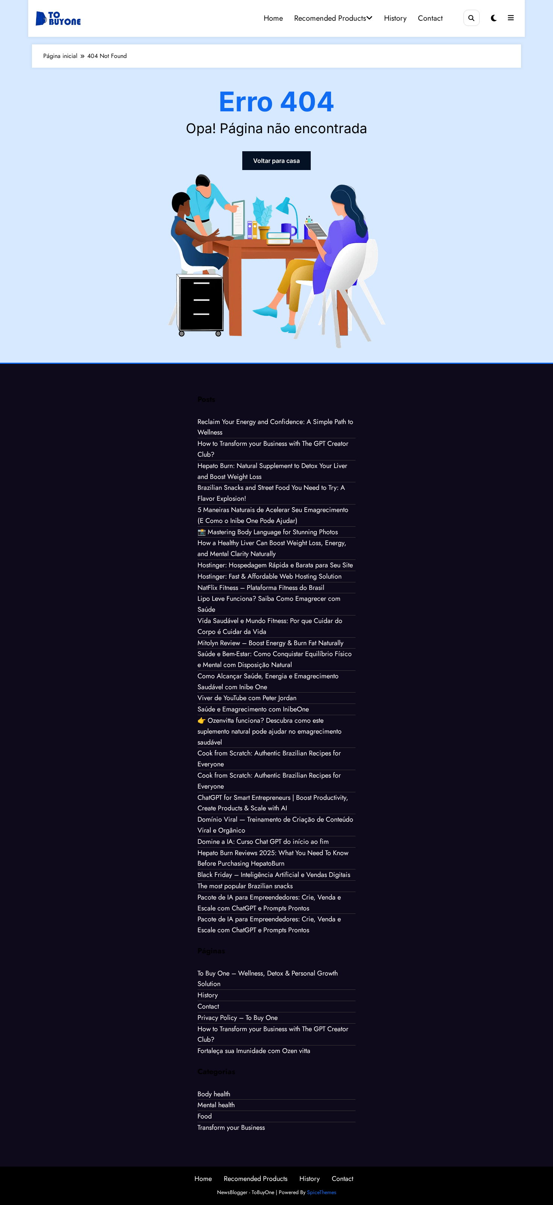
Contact (430, 18)
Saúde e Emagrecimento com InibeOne (253, 709)
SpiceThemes (321, 1192)
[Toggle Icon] (510, 18)
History (395, 18)
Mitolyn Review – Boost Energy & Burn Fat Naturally (270, 643)
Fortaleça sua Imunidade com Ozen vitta (254, 1051)
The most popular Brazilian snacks (245, 886)
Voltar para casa (276, 160)
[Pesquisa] (471, 18)
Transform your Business (231, 1127)
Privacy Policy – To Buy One (238, 1018)
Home (273, 18)
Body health (214, 1094)
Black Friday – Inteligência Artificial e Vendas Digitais (274, 875)
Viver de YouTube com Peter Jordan (247, 698)
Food (205, 1116)
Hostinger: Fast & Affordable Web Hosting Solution (270, 576)
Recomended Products (330, 18)
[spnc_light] (494, 18)
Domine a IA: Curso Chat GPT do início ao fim (263, 841)
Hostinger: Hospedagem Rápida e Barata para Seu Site (275, 565)
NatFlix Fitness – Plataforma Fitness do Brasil (261, 588)
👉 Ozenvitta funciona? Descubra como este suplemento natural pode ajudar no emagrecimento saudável (270, 731)
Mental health (216, 1105)
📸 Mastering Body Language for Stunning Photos (268, 532)
